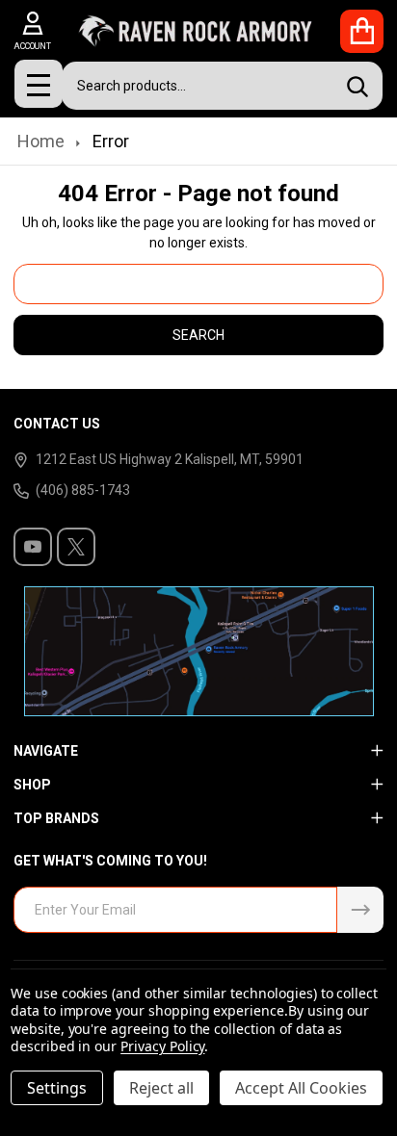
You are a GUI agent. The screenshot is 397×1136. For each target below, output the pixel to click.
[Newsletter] (360, 910)
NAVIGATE (45, 751)
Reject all (161, 1087)
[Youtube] (32, 546)
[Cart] (362, 31)
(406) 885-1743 (83, 490)
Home (41, 141)
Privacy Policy (162, 1046)
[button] (199, 651)
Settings (57, 1087)
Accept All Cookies (301, 1087)
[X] (76, 546)
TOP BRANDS (56, 818)
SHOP (32, 784)
